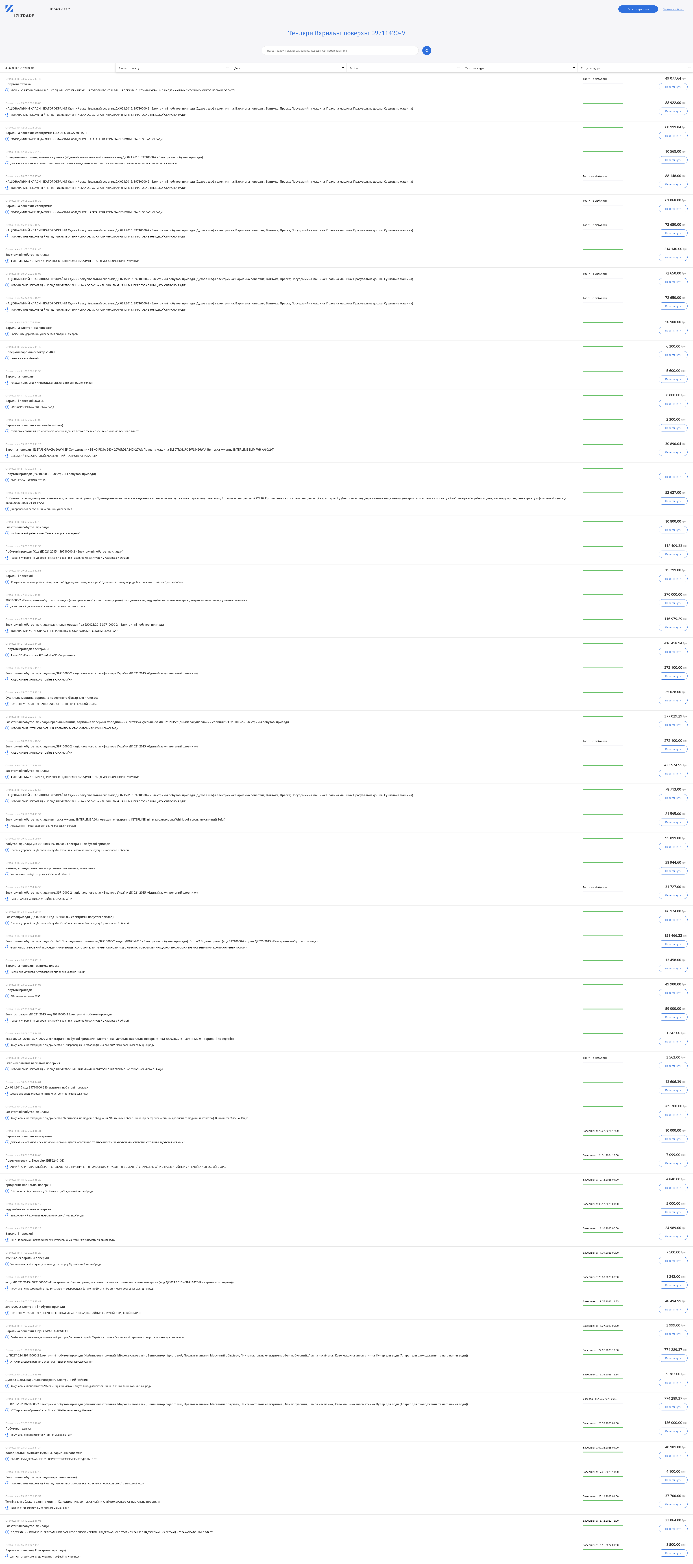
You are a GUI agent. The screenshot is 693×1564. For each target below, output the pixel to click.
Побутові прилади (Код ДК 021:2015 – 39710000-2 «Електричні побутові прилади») (64, 551)
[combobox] (326, 50)
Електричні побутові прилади (27, 255)
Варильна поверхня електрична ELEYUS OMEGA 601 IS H (46, 133)
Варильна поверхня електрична (28, 206)
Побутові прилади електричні (27, 649)
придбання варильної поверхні (28, 1185)
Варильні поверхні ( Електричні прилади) (35, 1550)
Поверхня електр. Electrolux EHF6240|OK (34, 1160)
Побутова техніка (18, 84)
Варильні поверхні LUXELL (24, 401)
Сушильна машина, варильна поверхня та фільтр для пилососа (51, 698)
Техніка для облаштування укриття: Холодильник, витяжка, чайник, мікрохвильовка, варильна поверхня (82, 1502)
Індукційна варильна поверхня (28, 1209)
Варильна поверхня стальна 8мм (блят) (34, 425)
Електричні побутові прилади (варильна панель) (41, 1477)
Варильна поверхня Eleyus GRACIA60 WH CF (36, 1331)
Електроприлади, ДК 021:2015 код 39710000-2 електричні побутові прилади (59, 917)
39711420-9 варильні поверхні (27, 1258)
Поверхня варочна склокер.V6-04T (30, 352)
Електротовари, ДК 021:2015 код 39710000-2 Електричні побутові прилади (58, 1014)
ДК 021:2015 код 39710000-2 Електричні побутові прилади (46, 1087)
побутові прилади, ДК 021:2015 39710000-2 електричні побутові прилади (57, 844)
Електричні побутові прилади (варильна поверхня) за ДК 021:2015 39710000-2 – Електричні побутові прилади (84, 625)
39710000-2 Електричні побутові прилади (35, 1307)
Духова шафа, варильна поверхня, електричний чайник (46, 1380)
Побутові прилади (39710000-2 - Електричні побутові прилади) (50, 474)
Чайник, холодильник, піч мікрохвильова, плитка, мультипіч (50, 868)
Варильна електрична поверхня (28, 328)
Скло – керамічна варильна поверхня (32, 1063)
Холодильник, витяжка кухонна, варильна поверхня (43, 1453)
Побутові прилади (18, 990)
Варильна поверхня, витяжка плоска (32, 966)
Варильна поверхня (19, 376)
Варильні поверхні (19, 576)
